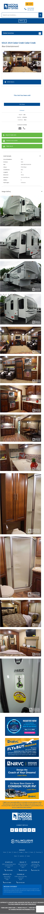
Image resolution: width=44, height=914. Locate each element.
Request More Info (11, 135)
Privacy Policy (22, 908)
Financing (38, 852)
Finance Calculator (11, 140)
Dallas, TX (23, 862)
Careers (28, 856)
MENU (21, 21)
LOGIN (30, 4)
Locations (22, 856)
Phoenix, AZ (20, 874)
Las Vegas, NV (35, 862)
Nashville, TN (7, 874)
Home (4, 852)
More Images (10, 82)
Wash (26, 852)
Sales (10, 852)
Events (31, 852)
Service (15, 852)
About (15, 856)
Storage (21, 852)
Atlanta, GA (8, 862)
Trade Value (9, 146)
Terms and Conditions (8, 908)
